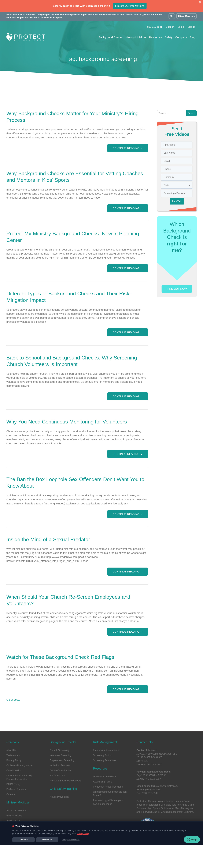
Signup (191, 27)
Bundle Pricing (14, 815)
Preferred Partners (16, 789)
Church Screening (59, 750)
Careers (10, 794)
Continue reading (127, 148)
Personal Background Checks (65, 780)
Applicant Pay (13, 820)
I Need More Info (186, 16)
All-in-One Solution (16, 810)
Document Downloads (105, 776)
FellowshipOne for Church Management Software (167, 812)
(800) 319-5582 (150, 793)
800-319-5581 (154, 27)
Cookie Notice (13, 770)
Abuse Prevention (59, 797)
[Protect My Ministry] (25, 37)
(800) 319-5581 (153, 789)
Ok (171, 16)
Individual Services (60, 765)
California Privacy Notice (19, 765)
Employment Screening (62, 760)
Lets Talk (177, 201)
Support (170, 27)
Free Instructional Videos (106, 750)
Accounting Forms (102, 781)
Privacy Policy (13, 760)
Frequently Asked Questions (108, 786)
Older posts (13, 699)
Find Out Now (177, 288)
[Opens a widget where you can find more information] (192, 840)
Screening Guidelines (104, 760)
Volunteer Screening (60, 755)
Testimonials (13, 755)
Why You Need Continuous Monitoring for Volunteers (66, 422)
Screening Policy (102, 755)
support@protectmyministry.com (161, 786)
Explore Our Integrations (129, 5)
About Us (11, 750)
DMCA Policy (13, 784)
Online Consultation (60, 770)
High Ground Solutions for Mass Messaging (170, 808)
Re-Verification (57, 775)
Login (181, 27)
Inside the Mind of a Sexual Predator (48, 539)
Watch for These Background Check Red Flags (60, 657)
